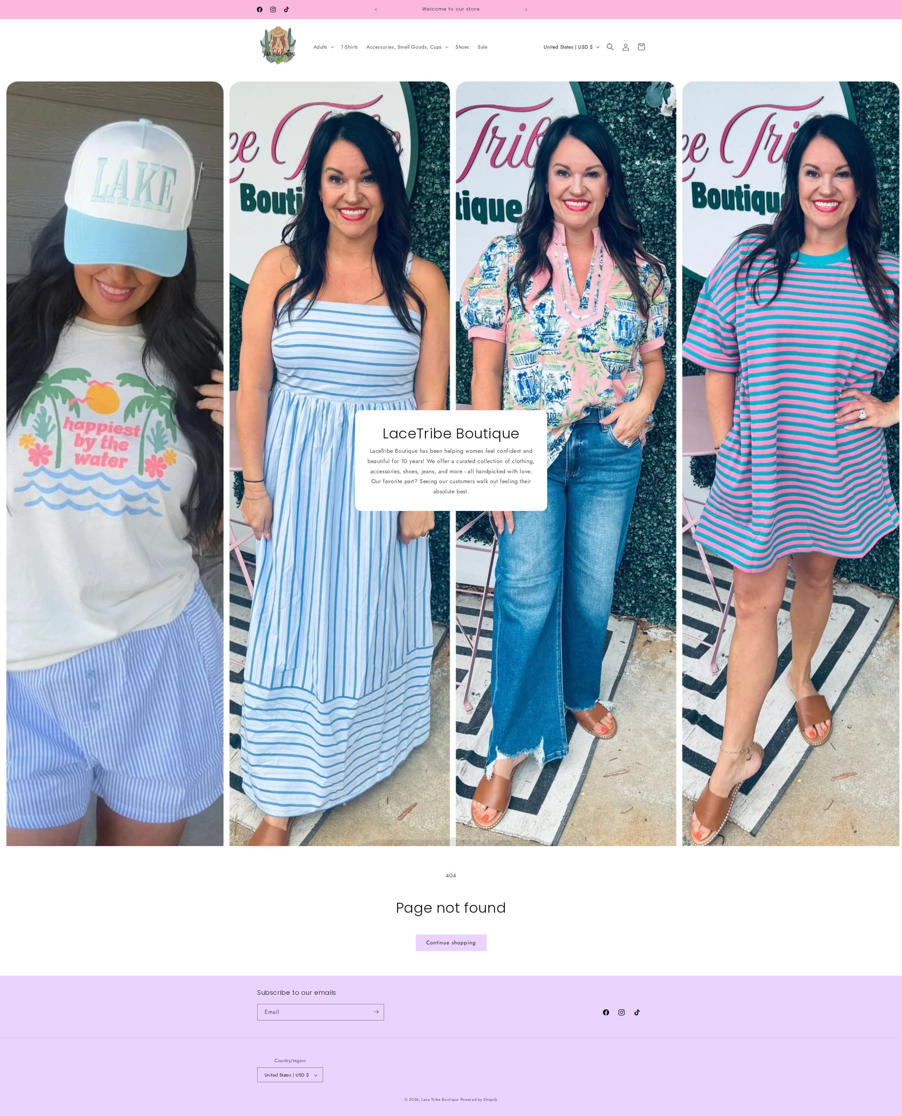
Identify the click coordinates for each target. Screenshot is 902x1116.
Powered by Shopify (479, 1100)
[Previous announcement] (376, 9)
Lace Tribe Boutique (439, 1100)
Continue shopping (451, 943)
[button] (323, 46)
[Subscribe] (376, 1012)
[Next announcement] (526, 9)
